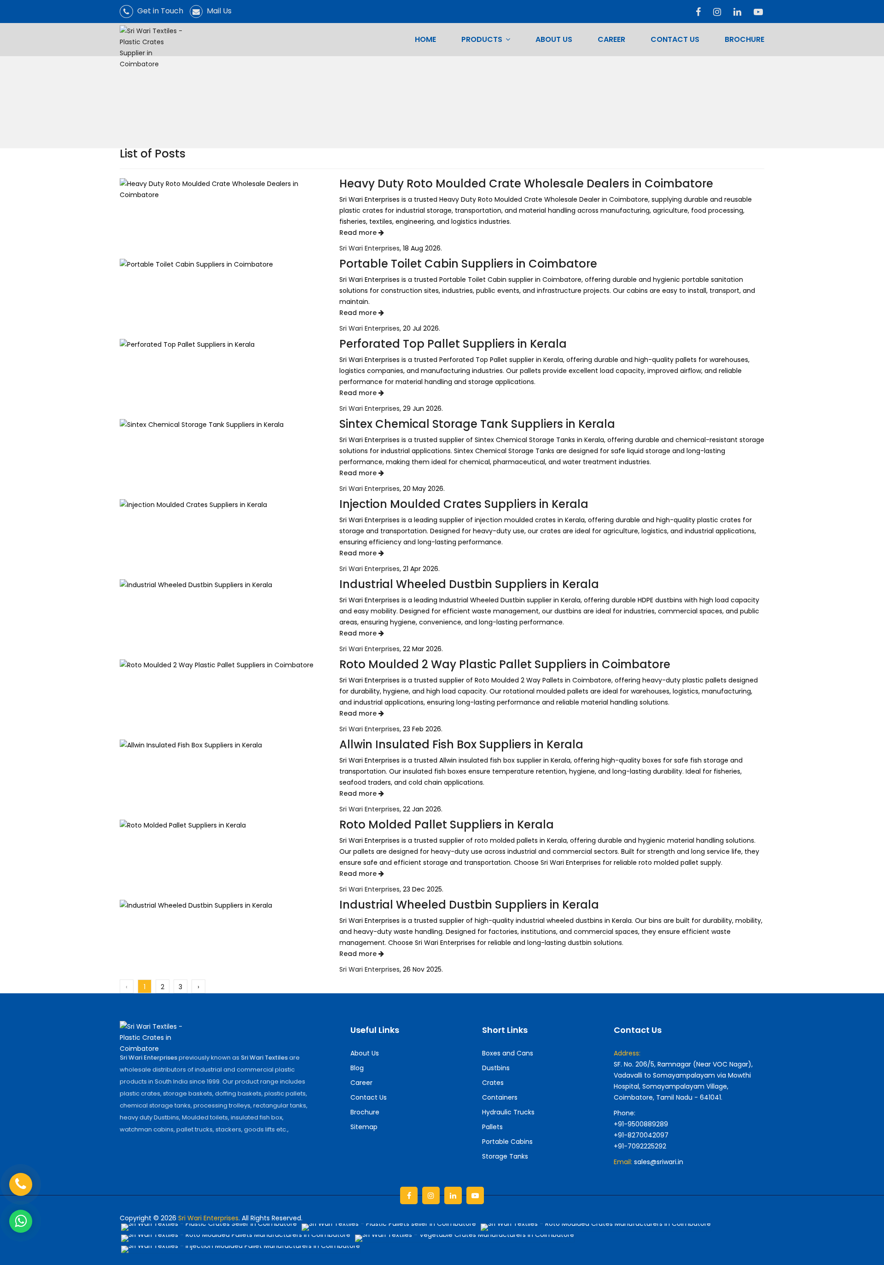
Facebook (409, 1195)
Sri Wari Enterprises (369, 248)
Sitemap (364, 1126)
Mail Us (218, 11)
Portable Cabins (507, 1141)
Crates (493, 1082)
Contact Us (675, 39)
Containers (500, 1097)
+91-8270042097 (641, 1135)
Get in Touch (159, 11)
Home (425, 39)
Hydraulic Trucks (508, 1112)
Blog (357, 1068)
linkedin (453, 1195)
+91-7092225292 (640, 1146)
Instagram (431, 1195)
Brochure (744, 39)
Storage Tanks (505, 1156)
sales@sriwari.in (658, 1161)
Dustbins (496, 1068)
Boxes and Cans (507, 1053)
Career (611, 39)
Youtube (475, 1195)
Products (482, 39)
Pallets (492, 1126)
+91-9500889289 (641, 1124)
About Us (553, 39)
